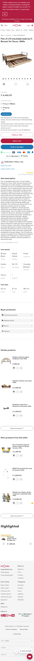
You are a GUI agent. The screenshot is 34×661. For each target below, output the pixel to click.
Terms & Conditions (11, 629)
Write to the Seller (17, 147)
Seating (8, 30)
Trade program (6, 594)
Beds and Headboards (19, 35)
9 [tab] (25, 78)
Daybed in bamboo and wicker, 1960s (22, 381)
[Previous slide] (3, 543)
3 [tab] (8, 78)
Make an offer (17, 135)
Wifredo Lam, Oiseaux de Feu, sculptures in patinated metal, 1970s (22, 493)
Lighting (18, 30)
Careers (20, 575)
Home (2, 35)
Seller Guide (5, 588)
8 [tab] (22, 78)
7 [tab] (19, 78)
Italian (3, 264)
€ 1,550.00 (11, 544)
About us (20, 569)
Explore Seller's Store (8, 169)
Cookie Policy (17, 634)
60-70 (14, 264)
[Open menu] (2, 25)
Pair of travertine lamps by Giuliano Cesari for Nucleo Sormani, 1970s (21, 446)
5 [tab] (14, 78)
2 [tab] (6, 78)
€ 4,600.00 (17, 387)
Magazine (4, 607)
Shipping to (6, 108)
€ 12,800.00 (17, 475)
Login (28, 25)
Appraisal (4, 600)
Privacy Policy (24, 629)
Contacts (20, 578)
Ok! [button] (5, 14)
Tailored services (6, 597)
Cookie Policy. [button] (25, 9)
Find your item (5, 591)
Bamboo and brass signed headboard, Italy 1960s (21, 358)
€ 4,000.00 (17, 411)
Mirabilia (31, 30)
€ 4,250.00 (17, 451)
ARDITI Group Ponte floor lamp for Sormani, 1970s (22, 469)
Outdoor (25, 30)
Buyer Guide (5, 585)
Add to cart (17, 141)
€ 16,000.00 (17, 499)
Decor (13, 30)
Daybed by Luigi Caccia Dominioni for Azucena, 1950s (22, 405)
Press (19, 572)
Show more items (16, 428)
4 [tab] (11, 78)
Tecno (3, 275)
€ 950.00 (16, 364)
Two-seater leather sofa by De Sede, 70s (12, 538)
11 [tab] (30, 78)
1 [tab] (3, 78)
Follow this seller (6, 166)
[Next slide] (30, 543)
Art (21, 30)
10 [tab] (27, 78)
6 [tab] (16, 78)
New (6, 25)
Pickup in (9, 104)
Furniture (3, 30)
